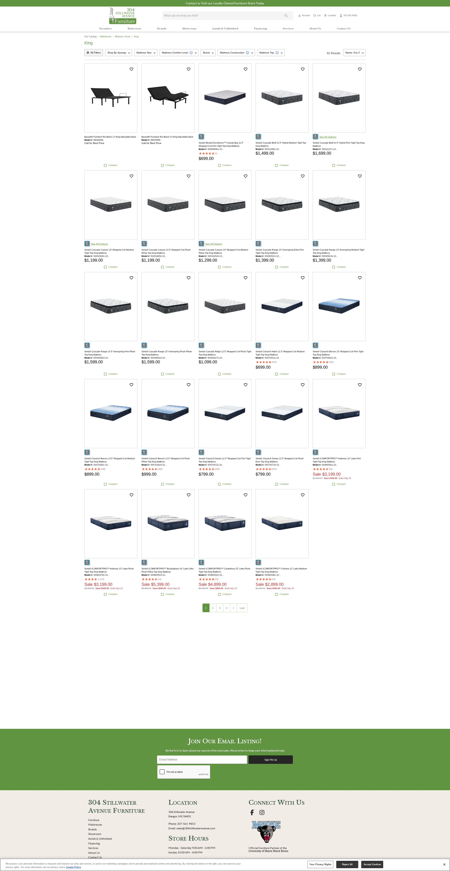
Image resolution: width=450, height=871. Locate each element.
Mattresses (134, 28)
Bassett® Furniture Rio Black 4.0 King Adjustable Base (167, 137)
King (136, 36)
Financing (260, 28)
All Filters (96, 52)
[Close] (444, 864)
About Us (315, 28)
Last (242, 608)
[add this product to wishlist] (131, 69)
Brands (161, 28)
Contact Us (344, 28)
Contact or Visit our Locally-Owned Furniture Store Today (225, 3)
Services (288, 28)
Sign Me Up (271, 759)
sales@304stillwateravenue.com (195, 828)
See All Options (327, 136)
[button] (299, 16)
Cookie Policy (73, 867)
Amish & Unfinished (225, 28)
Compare (112, 165)
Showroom (189, 28)
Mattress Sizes (122, 36)
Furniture (105, 28)
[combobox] (118, 52)
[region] (225, 865)
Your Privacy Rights (320, 864)
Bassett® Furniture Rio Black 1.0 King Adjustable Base (110, 137)
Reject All (347, 864)
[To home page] (122, 15)
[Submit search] (286, 15)
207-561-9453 (186, 823)
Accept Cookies (372, 864)
